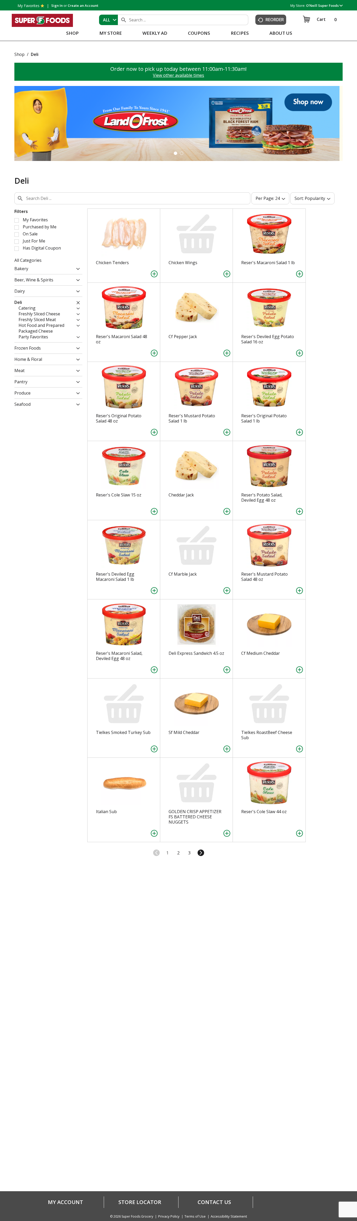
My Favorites (28, 5)
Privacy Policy (169, 1216)
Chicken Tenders (112, 262)
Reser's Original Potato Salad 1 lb (264, 418)
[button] (324, 5)
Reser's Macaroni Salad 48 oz (121, 339)
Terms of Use (195, 1216)
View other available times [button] (178, 75)
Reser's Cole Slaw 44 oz (264, 811)
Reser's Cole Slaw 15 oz (118, 495)
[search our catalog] (123, 20)
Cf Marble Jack (183, 574)
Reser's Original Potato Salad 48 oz (118, 418)
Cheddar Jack (181, 495)
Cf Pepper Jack (183, 336)
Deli (34, 54)
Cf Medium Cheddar (260, 653)
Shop (19, 54)
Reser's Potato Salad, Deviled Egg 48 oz (262, 497)
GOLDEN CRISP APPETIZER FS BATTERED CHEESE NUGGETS (195, 817)
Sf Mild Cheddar (184, 732)
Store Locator (139, 1202)
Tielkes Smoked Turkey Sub (123, 732)
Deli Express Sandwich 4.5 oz (196, 653)
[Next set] (200, 852)
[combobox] (108, 20)
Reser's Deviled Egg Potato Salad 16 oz (267, 339)
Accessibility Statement (229, 1216)
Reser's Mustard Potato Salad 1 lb (192, 418)
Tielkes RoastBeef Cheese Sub (266, 735)
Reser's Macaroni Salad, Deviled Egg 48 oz (119, 655)
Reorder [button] (275, 19)
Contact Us (214, 1202)
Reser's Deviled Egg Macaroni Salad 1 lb (115, 576)
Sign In (57, 5)
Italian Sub (106, 811)
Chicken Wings (183, 262)
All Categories (28, 260)
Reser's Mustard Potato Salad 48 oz (264, 576)
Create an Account (83, 5)
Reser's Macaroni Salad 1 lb (268, 262)
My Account (65, 1202)
